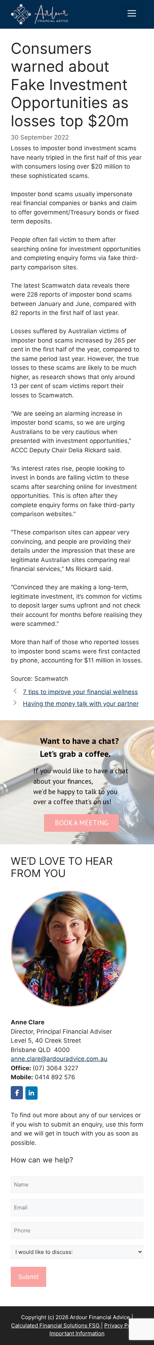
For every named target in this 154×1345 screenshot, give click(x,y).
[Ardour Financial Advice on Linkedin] (31, 1093)
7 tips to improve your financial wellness (80, 691)
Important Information (77, 1333)
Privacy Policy (122, 1325)
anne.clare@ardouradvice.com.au (59, 1058)
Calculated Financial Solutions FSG (56, 1325)
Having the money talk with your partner (81, 703)
